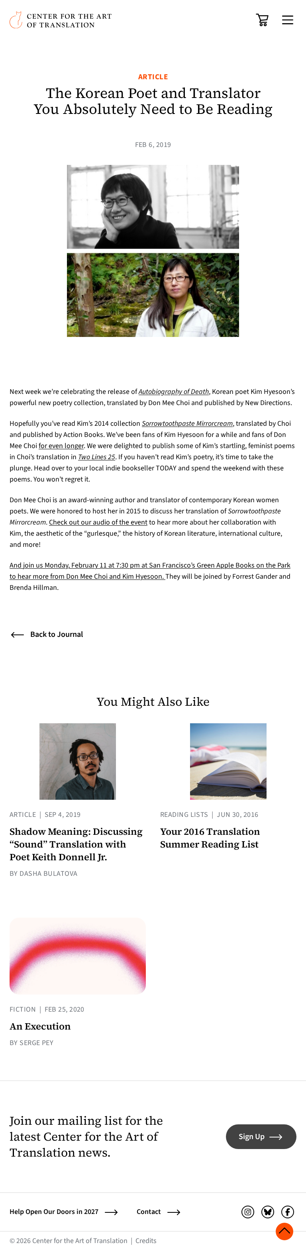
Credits (146, 1241)
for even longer (61, 446)
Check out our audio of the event (98, 522)
